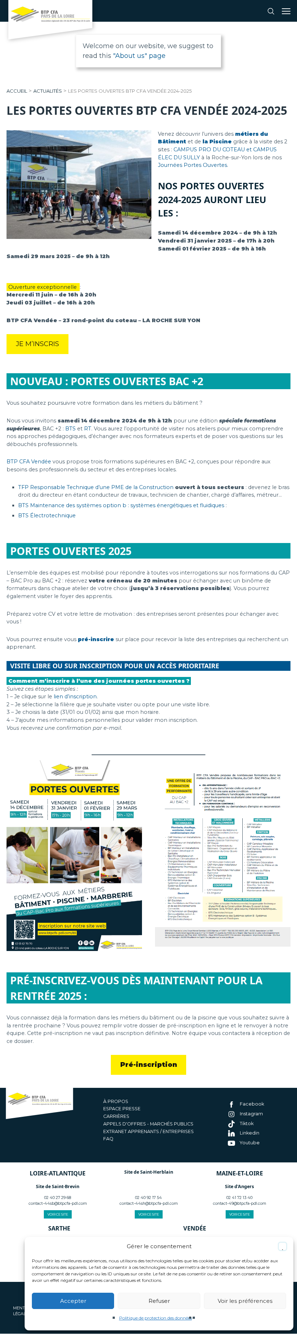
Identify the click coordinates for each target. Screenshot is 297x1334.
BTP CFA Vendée (29, 461)
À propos (115, 1101)
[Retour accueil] (50, 22)
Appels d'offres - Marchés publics (148, 1124)
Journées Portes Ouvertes (192, 165)
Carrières (116, 1116)
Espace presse (122, 1109)
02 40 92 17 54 (148, 1197)
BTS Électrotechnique (47, 515)
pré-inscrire (96, 639)
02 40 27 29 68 (57, 1197)
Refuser (159, 1300)
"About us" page (139, 56)
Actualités (47, 91)
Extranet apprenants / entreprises (148, 1131)
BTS (70, 428)
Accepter (73, 1300)
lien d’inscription (75, 696)
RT (87, 428)
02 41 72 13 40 (239, 1197)
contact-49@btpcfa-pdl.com (239, 1203)
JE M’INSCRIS (37, 344)
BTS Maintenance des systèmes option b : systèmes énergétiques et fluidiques (121, 505)
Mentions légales (24, 1311)
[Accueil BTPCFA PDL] (39, 1104)
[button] (282, 1246)
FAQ (108, 1139)
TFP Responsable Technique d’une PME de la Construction (95, 487)
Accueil (17, 91)
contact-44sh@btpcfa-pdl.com (149, 1203)
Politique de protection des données (155, 1318)
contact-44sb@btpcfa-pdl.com (58, 1203)
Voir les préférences (245, 1300)
